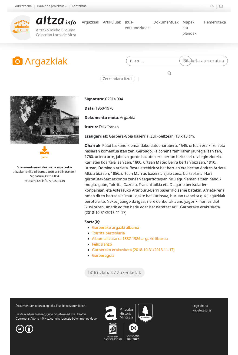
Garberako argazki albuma (115, 227)
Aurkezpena (23, 6)
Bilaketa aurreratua (203, 61)
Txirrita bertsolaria (108, 233)
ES (212, 6)
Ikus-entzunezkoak (137, 25)
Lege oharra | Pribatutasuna (201, 308)
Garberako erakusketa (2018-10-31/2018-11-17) (133, 249)
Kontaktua (79, 6)
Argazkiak (90, 22)
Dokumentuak (166, 22)
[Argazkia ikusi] (44, 119)
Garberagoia (103, 255)
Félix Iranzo (102, 244)
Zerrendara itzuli (117, 78)
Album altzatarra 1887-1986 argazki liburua (130, 238)
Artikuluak (112, 22)
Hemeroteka (215, 22)
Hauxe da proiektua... (51, 6)
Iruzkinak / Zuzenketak (117, 273)
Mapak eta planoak (189, 28)
